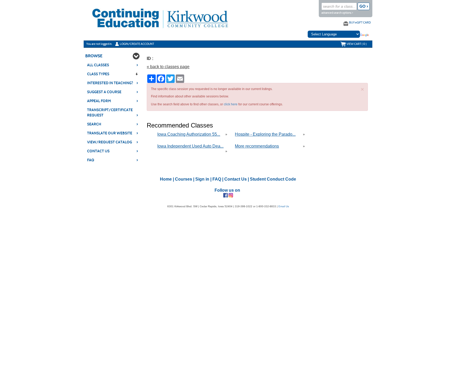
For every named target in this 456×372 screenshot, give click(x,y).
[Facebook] (225, 195)
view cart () (356, 44)
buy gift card (360, 22)
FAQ (112, 160)
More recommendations (257, 146)
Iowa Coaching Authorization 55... (188, 134)
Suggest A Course (112, 92)
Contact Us (112, 151)
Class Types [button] (98, 74)
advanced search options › (337, 13)
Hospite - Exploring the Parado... (265, 134)
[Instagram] (231, 195)
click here (231, 104)
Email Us (283, 206)
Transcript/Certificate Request (112, 112)
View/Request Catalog (112, 142)
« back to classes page (168, 66)
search (112, 124)
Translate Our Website (112, 133)
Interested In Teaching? (112, 83)
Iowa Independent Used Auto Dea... (190, 146)
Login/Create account (137, 44)
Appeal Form (112, 100)
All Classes (112, 65)
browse (93, 55)
